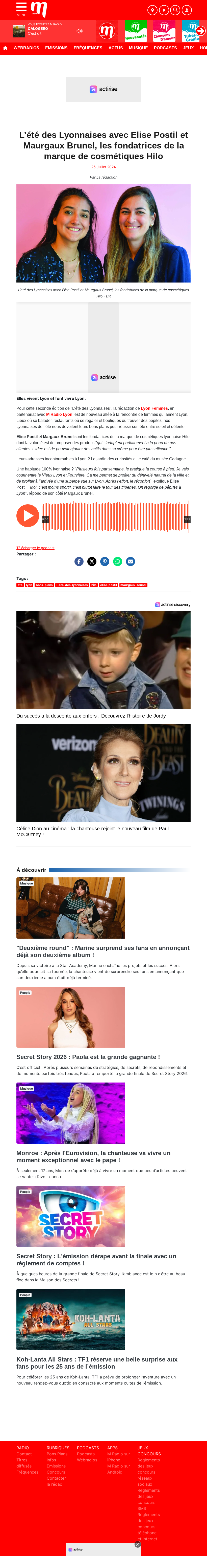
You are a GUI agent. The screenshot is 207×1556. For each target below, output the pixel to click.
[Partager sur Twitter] (90, 564)
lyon (29, 585)
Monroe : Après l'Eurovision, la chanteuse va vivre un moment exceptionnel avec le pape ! (93, 1156)
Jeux (188, 48)
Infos (51, 1459)
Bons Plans (57, 1453)
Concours (56, 1472)
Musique (138, 48)
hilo (93, 585)
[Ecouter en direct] (164, 10)
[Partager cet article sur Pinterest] (103, 564)
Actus (116, 48)
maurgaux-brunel (133, 585)
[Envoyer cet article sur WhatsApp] (116, 564)
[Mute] (79, 31)
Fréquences (88, 48)
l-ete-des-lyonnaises (72, 585)
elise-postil (108, 585)
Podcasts (165, 48)
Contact (24, 1453)
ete (20, 585)
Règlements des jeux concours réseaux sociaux (149, 1472)
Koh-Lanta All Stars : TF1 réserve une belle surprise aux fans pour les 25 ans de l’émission (96, 1363)
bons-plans (44, 585)
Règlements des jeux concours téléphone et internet (149, 1526)
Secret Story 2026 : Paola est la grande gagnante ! (88, 1056)
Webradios (26, 48)
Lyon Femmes (154, 408)
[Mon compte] (187, 10)
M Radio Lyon (59, 414)
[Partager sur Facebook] (78, 564)
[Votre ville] (152, 10)
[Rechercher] (175, 10)
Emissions (56, 48)
